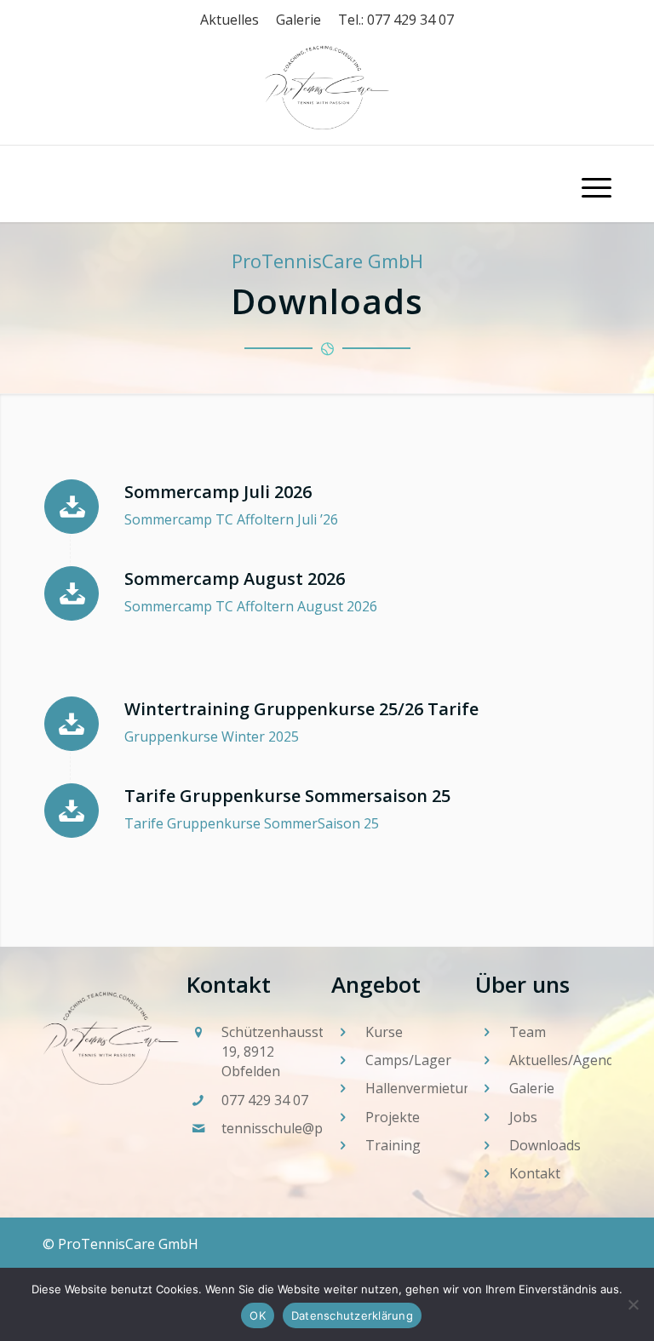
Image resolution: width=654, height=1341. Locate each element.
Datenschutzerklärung (352, 1315)
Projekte (392, 1117)
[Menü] (588, 184)
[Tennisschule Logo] (326, 184)
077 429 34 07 (264, 1100)
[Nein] (632, 1304)
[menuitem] (588, 184)
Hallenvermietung (422, 1088)
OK (258, 1315)
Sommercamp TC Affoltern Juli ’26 (231, 519)
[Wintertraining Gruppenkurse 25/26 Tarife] (71, 723)
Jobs (523, 1117)
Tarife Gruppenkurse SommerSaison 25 (251, 823)
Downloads (545, 1145)
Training (393, 1145)
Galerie (298, 19)
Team (527, 1032)
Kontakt (534, 1173)
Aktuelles (229, 19)
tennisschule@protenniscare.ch (321, 1128)
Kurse (384, 1032)
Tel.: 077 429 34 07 (396, 19)
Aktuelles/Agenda (565, 1060)
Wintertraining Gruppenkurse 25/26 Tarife (301, 708)
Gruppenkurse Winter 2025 (211, 736)
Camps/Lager (408, 1060)
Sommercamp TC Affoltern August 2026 (250, 606)
